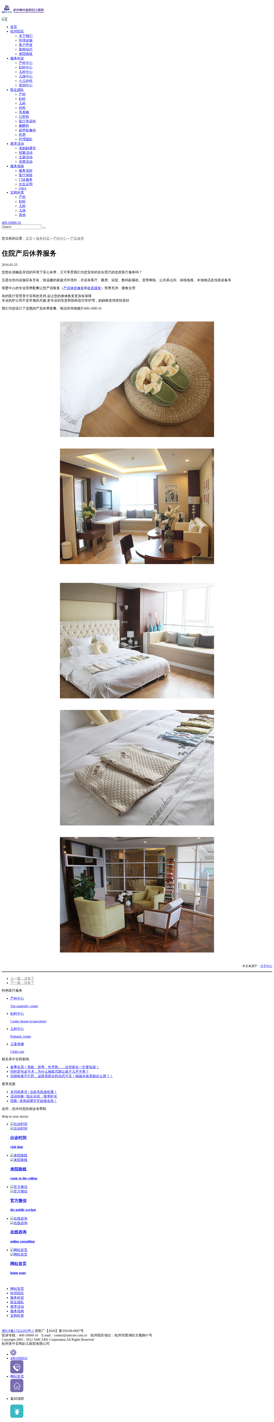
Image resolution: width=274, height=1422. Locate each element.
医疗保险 (26, 175)
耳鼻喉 (24, 112)
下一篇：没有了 (22, 983)
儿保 (22, 210)
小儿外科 (26, 81)
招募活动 (26, 152)
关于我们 (26, 36)
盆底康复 (94, 288)
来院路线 (26, 54)
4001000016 (18, 1358)
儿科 (22, 103)
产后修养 (77, 238)
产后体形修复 (73, 288)
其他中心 (26, 85)
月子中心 (266, 966)
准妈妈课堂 (27, 148)
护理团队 (26, 139)
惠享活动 (17, 143)
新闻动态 (26, 49)
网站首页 (17, 1288)
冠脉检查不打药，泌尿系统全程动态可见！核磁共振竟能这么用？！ (61, 1076)
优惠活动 (26, 161)
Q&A (23, 188)
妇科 (22, 99)
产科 (22, 94)
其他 (22, 215)
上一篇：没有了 (22, 978)
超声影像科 (27, 130)
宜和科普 (17, 192)
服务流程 (26, 170)
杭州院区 (17, 31)
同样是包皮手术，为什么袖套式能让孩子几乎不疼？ (49, 1071)
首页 (13, 27)
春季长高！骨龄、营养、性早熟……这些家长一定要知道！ (54, 1067)
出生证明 (26, 184)
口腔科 (24, 116)
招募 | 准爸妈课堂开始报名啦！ (33, 1101)
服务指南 (17, 166)
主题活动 (26, 157)
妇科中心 (26, 67)
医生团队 (17, 90)
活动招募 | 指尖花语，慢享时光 (33, 1096)
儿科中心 (26, 72)
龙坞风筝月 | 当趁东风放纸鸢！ (33, 1092)
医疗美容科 (27, 121)
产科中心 (26, 63)
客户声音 (26, 45)
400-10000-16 (11, 222)
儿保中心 (26, 76)
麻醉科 (24, 125)
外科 (22, 108)
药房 (22, 134)
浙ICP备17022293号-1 (18, 1331)
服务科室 (17, 58)
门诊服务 (26, 179)
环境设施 (26, 40)
